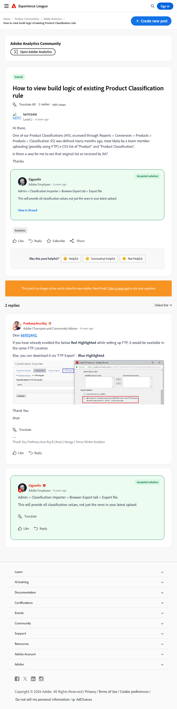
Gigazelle (35, 179)
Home (6, 19)
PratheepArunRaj (35, 323)
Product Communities (27, 19)
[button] (151, 21)
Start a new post (118, 288)
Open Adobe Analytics (36, 52)
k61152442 (30, 114)
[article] (87, 389)
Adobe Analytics (53, 19)
